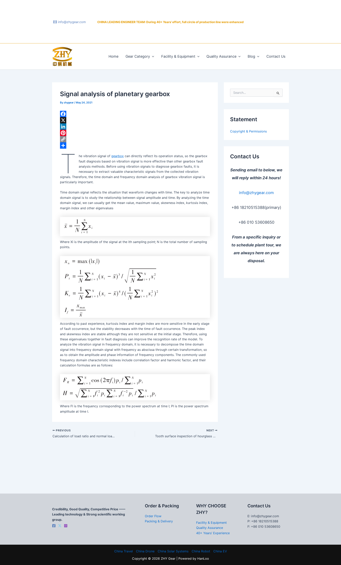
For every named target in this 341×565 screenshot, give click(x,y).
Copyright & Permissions (248, 131)
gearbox (117, 156)
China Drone (145, 551)
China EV (220, 551)
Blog (251, 56)
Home (113, 56)
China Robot (201, 551)
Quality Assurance (221, 56)
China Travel (123, 551)
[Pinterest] (135, 133)
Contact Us (275, 56)
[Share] (135, 145)
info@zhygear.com (256, 192)
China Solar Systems (173, 551)
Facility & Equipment (178, 56)
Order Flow (153, 516)
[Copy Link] (135, 139)
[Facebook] (135, 114)
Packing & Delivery (159, 521)
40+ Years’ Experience (213, 533)
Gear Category (138, 56)
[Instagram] (65, 525)
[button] (152, 56)
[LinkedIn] (135, 126)
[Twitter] (60, 525)
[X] (135, 120)
